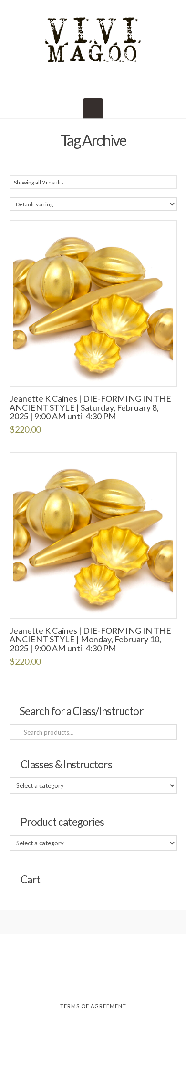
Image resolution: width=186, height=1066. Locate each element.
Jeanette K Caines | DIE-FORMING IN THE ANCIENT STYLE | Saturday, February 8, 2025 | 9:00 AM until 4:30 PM (90, 407)
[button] (93, 108)
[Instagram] (93, 980)
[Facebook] (63, 980)
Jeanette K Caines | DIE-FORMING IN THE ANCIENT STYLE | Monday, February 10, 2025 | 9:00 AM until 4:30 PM (90, 639)
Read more (93, 369)
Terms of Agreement (93, 1006)
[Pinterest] (123, 980)
